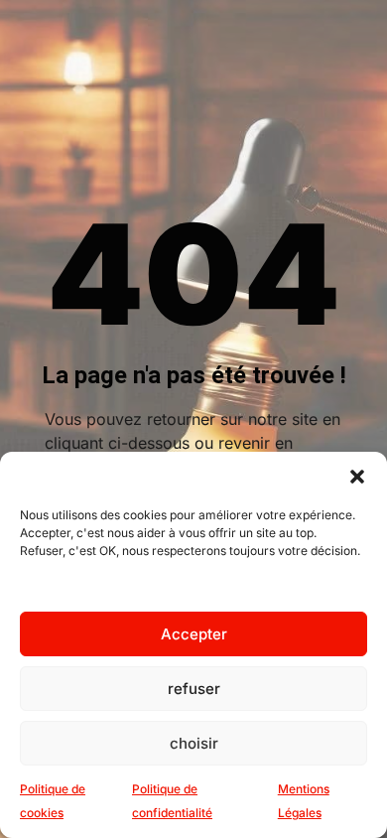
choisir (194, 743)
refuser (194, 688)
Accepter (194, 634)
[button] (357, 477)
